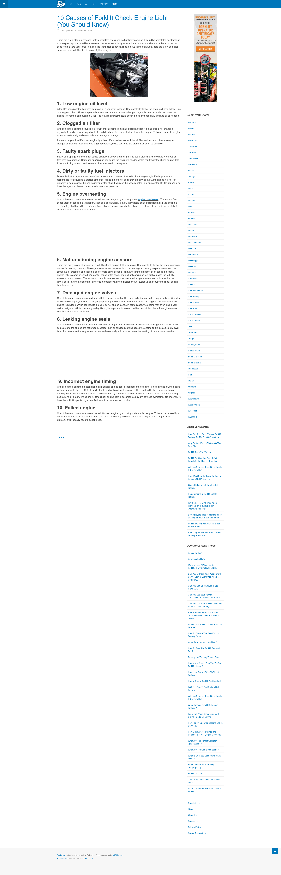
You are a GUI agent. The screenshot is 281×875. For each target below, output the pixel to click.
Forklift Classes (195, 773)
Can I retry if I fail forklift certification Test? (204, 781)
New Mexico (193, 302)
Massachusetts (195, 242)
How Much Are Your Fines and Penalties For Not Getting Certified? (204, 733)
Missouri (192, 266)
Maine (191, 230)
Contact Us (193, 821)
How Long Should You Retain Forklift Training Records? (205, 534)
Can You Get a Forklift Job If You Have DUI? (203, 587)
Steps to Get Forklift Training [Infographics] (201, 766)
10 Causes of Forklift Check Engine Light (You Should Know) (112, 20)
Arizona (191, 134)
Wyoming (192, 416)
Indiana (191, 200)
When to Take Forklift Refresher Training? (203, 706)
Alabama (192, 122)
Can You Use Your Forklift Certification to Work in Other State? (204, 596)
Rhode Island (194, 350)
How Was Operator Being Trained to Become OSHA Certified (204, 477)
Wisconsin (192, 410)
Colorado (192, 152)
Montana (192, 272)
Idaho (190, 188)
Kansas (191, 212)
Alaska (191, 128)
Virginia (191, 392)
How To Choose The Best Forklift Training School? (203, 635)
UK (93, 3)
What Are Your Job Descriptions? (203, 749)
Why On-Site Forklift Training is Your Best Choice (205, 445)
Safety (104, 3)
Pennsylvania (194, 344)
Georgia (192, 176)
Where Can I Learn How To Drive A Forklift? (204, 790)
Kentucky (192, 218)
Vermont (192, 386)
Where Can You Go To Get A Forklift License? (205, 626)
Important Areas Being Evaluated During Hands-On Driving (203, 715)
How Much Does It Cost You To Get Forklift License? (204, 665)
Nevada (191, 284)
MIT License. (118, 855)
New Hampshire (195, 290)
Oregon (191, 338)
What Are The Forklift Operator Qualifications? (202, 742)
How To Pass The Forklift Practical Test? (204, 650)
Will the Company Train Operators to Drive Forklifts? (205, 468)
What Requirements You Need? (202, 642)
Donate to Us (194, 803)
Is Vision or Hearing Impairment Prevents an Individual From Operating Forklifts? (202, 505)
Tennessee (193, 368)
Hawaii (191, 182)
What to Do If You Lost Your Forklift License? (204, 757)
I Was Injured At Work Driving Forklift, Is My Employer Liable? (202, 566)
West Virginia (194, 404)
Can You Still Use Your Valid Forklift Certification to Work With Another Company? (204, 576)
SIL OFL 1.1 (89, 858)
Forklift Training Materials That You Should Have (204, 525)
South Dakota (194, 362)
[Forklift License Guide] (61, 4)
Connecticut (193, 158)
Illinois (191, 194)
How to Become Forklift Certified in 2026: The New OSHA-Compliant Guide (204, 615)
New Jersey (193, 296)
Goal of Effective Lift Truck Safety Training (203, 486)
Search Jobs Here (196, 558)
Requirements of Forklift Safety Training (202, 495)
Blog (115, 3)
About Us (192, 815)
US (71, 3)
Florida (191, 170)
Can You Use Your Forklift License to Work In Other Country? (205, 605)
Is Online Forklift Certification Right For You (204, 688)
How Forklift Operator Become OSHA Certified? (205, 724)
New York (192, 308)
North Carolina (195, 314)
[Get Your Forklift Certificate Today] (205, 57)
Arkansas (192, 140)
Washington (193, 398)
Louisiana (192, 224)
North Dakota (194, 320)
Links (190, 809)
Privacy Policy (194, 827)
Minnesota (193, 254)
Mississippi (193, 260)
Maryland (192, 236)
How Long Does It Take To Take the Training (204, 674)
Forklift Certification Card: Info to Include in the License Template (203, 459)
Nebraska (192, 278)
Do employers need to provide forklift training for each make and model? (205, 516)
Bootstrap (61, 855)
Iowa (190, 206)
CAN (79, 3)
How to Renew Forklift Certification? (204, 681)
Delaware (192, 164)
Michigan (192, 248)
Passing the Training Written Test (203, 657)
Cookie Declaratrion (197, 833)
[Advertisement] (119, 233)
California (192, 146)
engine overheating (148, 199)
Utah (190, 374)
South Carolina (195, 356)
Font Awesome (63, 858)
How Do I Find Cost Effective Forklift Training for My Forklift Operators (204, 436)
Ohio (190, 326)
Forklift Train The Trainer (199, 452)
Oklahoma (193, 332)
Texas (191, 380)
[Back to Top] (275, 851)
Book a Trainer (195, 552)
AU (86, 3)
